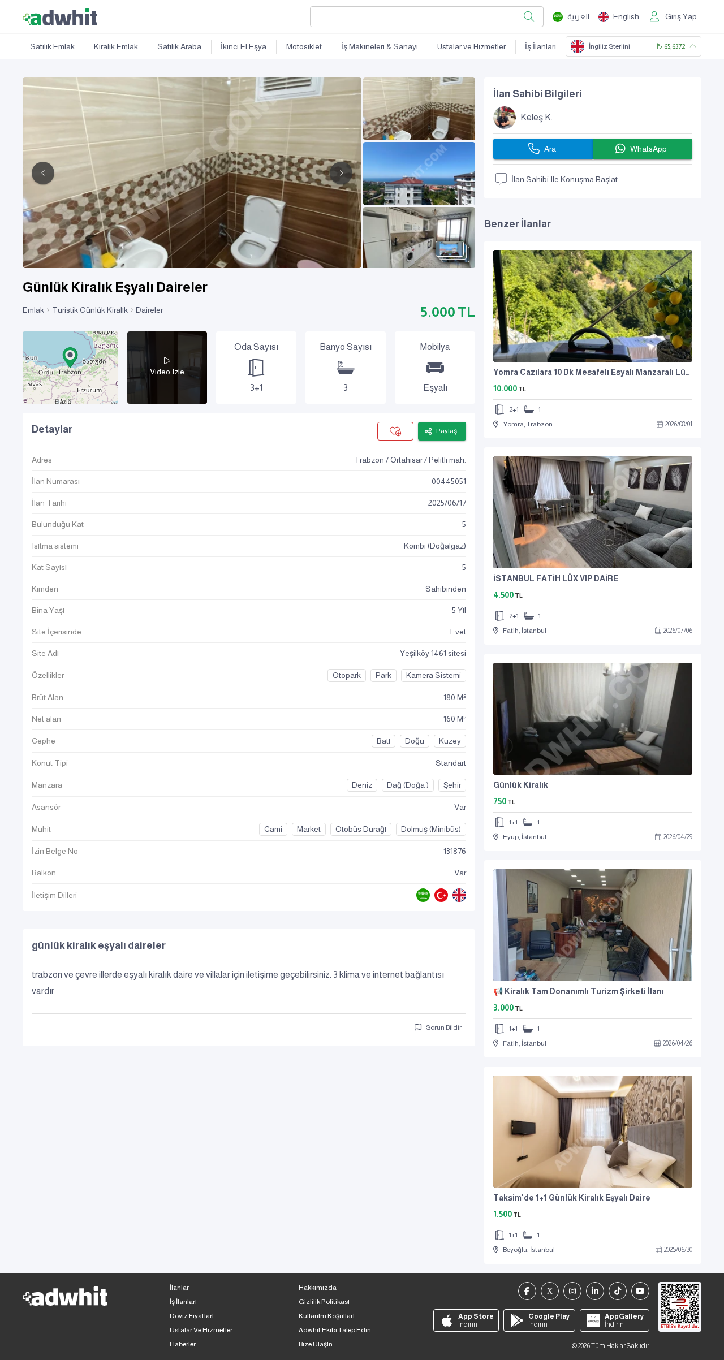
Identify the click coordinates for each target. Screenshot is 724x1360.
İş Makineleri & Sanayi (379, 46)
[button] (70, 357)
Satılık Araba (179, 46)
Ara (550, 148)
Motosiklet (304, 46)
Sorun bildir (444, 1027)
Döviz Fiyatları (192, 1316)
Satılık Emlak (52, 46)
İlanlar (179, 1288)
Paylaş (446, 431)
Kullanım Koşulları (327, 1316)
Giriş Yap (681, 16)
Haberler (183, 1344)
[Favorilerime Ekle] (395, 431)
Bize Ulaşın (316, 1344)
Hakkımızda (318, 1288)
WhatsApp (648, 148)
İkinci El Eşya (243, 46)
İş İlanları (540, 46)
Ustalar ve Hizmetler (471, 46)
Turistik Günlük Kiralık (90, 309)
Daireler (149, 309)
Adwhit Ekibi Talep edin (335, 1330)
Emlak (33, 309)
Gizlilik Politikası (324, 1302)
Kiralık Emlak (116, 46)
